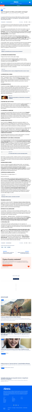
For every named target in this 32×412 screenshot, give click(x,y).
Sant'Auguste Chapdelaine (19, 3)
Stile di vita (4, 399)
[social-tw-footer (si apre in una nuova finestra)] (16, 405)
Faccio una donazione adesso (7, 265)
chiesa (2, 247)
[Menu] (5, 2)
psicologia (8, 247)
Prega (18, 5)
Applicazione (13, 399)
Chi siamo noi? (10, 407)
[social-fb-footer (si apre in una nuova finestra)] (15, 405)
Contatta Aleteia (25, 407)
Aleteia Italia (16, 13)
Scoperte (4, 402)
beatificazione (3, 353)
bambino (3, 368)
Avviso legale (14, 407)
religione (4, 8)
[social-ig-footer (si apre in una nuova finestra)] (18, 405)
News (1, 8)
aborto (2, 339)
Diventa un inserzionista (19, 407)
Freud (5, 247)
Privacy (9, 409)
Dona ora (2, 5)
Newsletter (13, 398)
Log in (18, 275)
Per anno (22, 398)
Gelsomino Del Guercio (11, 13)
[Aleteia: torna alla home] (16, 2)
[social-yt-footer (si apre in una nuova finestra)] (13, 405)
